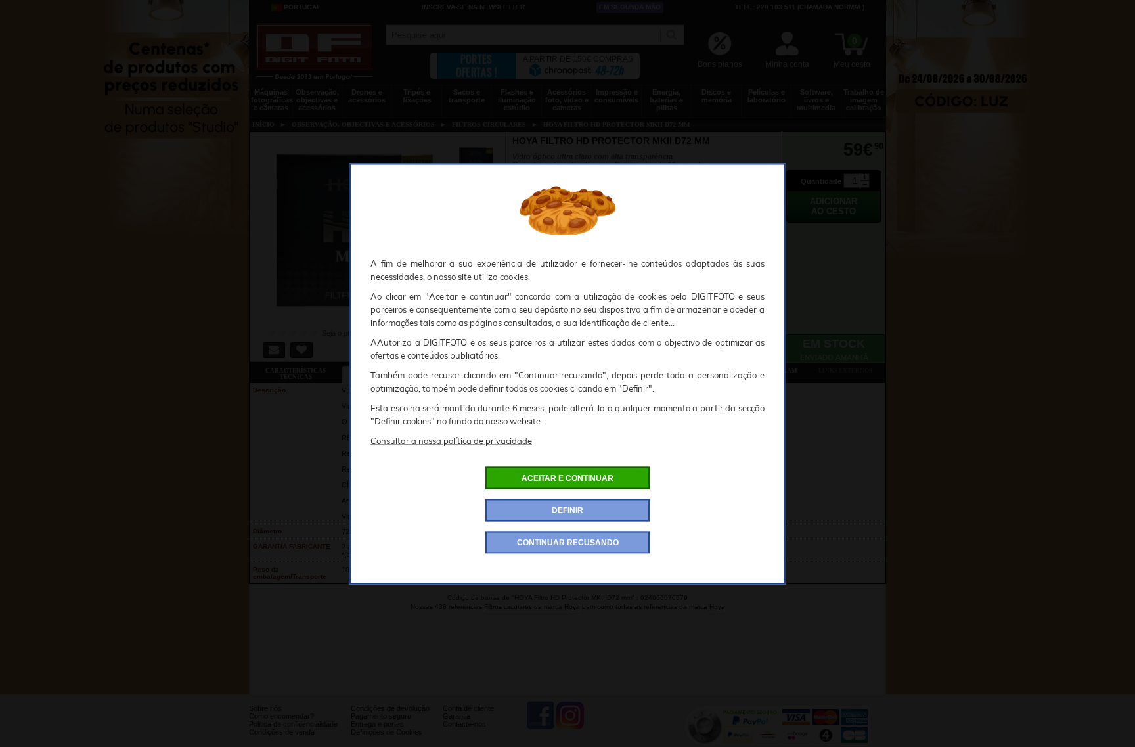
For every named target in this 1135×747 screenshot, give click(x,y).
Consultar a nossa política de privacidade (451, 440)
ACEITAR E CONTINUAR (567, 477)
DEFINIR (567, 509)
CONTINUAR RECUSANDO (568, 542)
